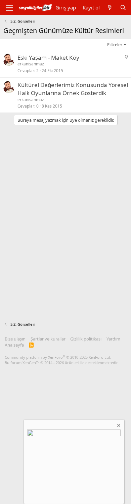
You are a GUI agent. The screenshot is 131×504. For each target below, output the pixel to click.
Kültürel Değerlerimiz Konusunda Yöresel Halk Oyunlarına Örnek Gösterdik (72, 89)
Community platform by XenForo (58, 357)
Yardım (113, 339)
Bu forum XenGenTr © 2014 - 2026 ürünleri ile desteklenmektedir (61, 362)
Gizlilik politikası (85, 339)
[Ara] (123, 7)
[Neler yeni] (109, 7)
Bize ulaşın (15, 339)
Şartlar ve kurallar (48, 339)
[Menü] (9, 7)
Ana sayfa (14, 345)
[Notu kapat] (118, 426)
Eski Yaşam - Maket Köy (48, 57)
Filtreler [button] (114, 44)
